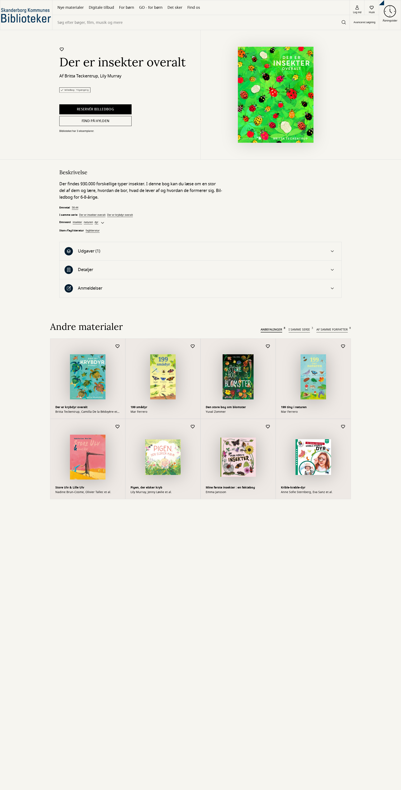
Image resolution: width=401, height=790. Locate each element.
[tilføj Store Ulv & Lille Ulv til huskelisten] (117, 427)
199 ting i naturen (294, 407)
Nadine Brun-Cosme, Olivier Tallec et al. (83, 492)
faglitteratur (93, 230)
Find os (193, 7)
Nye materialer (70, 7)
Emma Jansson (216, 492)
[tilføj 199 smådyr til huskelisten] (192, 346)
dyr (96, 222)
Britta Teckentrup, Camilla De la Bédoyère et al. (86, 412)
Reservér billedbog (95, 109)
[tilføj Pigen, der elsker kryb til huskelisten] (192, 427)
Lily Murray (110, 76)
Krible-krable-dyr (293, 487)
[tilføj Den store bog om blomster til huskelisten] (267, 346)
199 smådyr (139, 407)
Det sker (175, 7)
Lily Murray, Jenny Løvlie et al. (151, 492)
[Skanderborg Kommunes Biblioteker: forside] (26, 15)
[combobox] (201, 22)
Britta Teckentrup (81, 76)
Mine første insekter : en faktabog (230, 487)
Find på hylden (95, 121)
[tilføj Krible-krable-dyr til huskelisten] (343, 427)
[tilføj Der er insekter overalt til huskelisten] (61, 49)
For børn (126, 7)
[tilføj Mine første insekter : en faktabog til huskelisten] (267, 427)
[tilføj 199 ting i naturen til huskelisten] (343, 346)
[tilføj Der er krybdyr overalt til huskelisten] (117, 346)
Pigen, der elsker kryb (146, 487)
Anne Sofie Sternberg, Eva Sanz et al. (307, 492)
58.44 (75, 207)
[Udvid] (102, 222)
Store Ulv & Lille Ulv (69, 487)
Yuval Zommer (216, 412)
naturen (88, 222)
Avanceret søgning (364, 22)
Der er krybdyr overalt (120, 215)
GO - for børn (150, 7)
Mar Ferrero (139, 412)
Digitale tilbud (101, 7)
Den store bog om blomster (226, 407)
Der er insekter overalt (92, 215)
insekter (77, 222)
